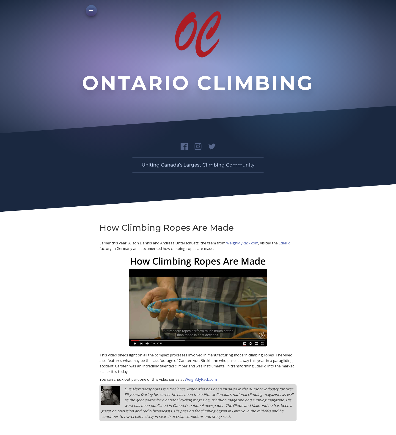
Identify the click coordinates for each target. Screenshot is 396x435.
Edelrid (284, 243)
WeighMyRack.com (242, 243)
